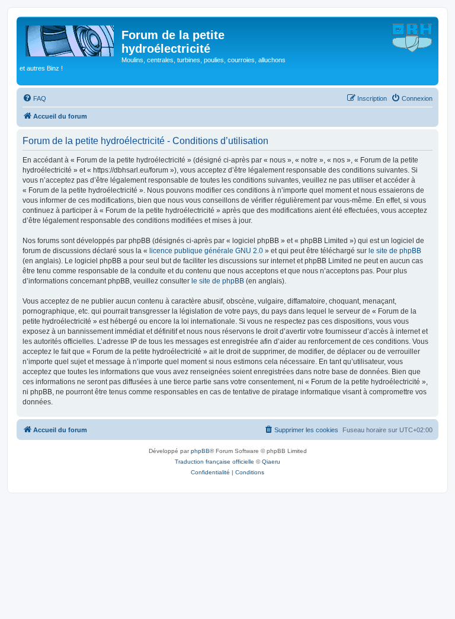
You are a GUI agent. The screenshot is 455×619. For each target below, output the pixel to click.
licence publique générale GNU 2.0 (206, 251)
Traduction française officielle (214, 461)
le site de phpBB (395, 251)
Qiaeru (271, 461)
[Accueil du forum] (70, 39)
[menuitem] (34, 98)
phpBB (200, 451)
